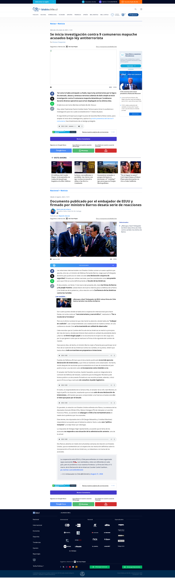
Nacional (43, 14)
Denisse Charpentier (59, 42)
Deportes (69, 14)
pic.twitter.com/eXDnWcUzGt (71, 470)
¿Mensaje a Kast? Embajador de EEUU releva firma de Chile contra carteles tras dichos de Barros (94, 300)
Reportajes (36, 554)
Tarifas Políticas (38, 566)
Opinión (85, 14)
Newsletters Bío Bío (90, 2)
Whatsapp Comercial (101, 567)
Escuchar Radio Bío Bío (131, 2)
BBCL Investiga (94, 14)
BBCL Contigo (104, 14)
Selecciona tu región (42, 2)
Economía (62, 14)
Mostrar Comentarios (83, 139)
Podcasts (35, 14)
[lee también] (64, 302)
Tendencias (77, 14)
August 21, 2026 (97, 474)
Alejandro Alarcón (64, 216)
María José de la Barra (64, 209)
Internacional (52, 14)
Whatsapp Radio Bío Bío (133, 567)
